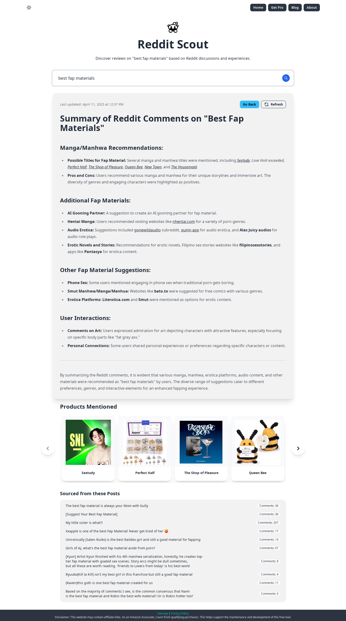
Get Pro (277, 7)
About (312, 7)
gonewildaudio (147, 230)
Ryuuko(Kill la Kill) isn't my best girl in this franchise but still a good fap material (172, 574)
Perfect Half (77, 167)
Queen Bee (134, 167)
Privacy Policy (180, 613)
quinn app (190, 230)
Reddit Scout (173, 44)
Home (258, 7)
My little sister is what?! (172, 522)
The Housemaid (184, 167)
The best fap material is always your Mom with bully (172, 505)
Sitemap (162, 613)
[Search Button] (286, 78)
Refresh (277, 104)
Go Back (249, 104)
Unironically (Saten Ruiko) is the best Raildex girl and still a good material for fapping (172, 539)
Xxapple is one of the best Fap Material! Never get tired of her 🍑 (172, 531)
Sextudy (243, 160)
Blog (295, 7)
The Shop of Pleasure (106, 167)
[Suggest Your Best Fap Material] (172, 514)
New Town (153, 167)
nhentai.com (184, 221)
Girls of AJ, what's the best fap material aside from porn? (172, 548)
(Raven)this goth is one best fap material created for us (172, 583)
